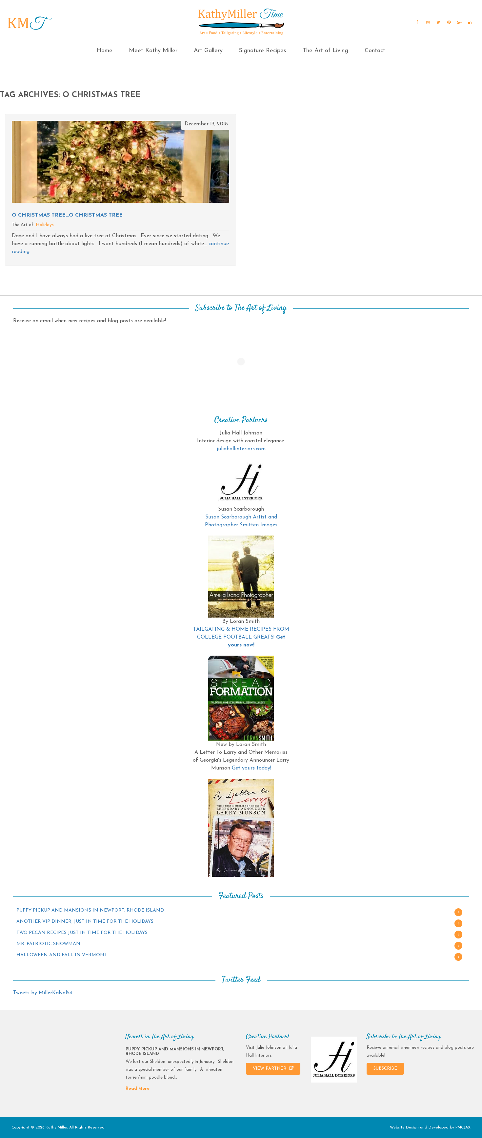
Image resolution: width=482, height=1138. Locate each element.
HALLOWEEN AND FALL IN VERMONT (61, 955)
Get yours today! (251, 768)
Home (104, 51)
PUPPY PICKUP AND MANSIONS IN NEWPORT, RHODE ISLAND (90, 910)
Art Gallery (208, 51)
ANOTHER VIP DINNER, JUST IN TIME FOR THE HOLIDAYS (84, 921)
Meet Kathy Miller (153, 51)
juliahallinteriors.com (241, 449)
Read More (138, 1088)
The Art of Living (325, 51)
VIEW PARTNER (270, 1068)
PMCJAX (463, 1127)
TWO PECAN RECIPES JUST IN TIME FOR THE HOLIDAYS (82, 932)
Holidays (45, 224)
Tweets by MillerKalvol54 (42, 993)
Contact (375, 51)
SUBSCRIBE (385, 1068)
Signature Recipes (262, 51)
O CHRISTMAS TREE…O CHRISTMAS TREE (67, 215)
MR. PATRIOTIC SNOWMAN (48, 943)
